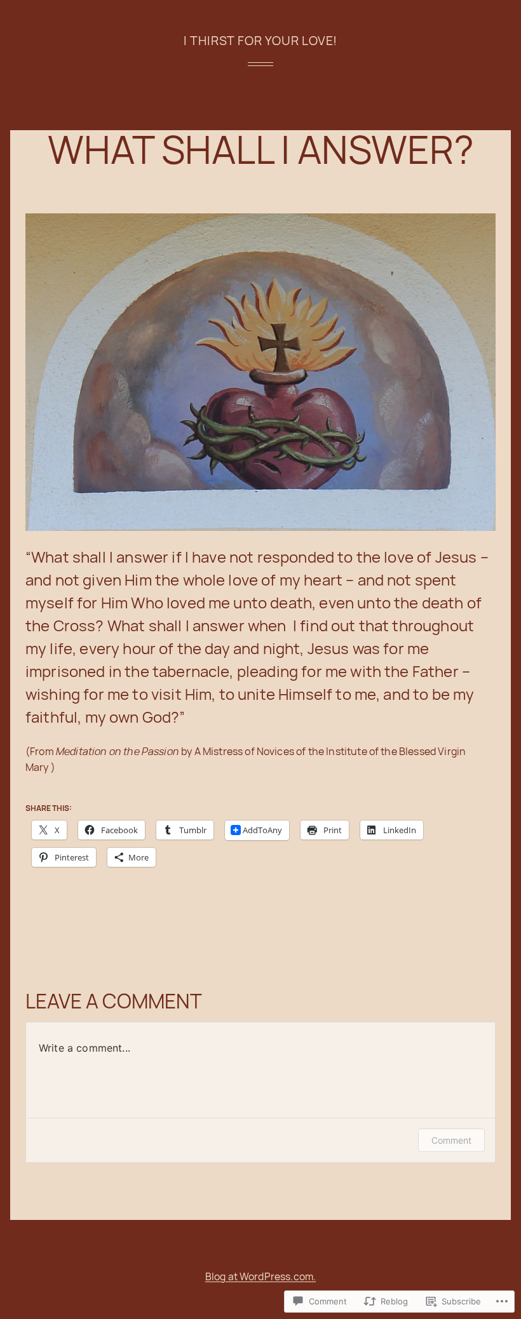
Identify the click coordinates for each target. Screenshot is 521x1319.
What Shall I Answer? (261, 149)
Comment (451, 1140)
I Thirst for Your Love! (260, 40)
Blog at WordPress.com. (260, 1276)
